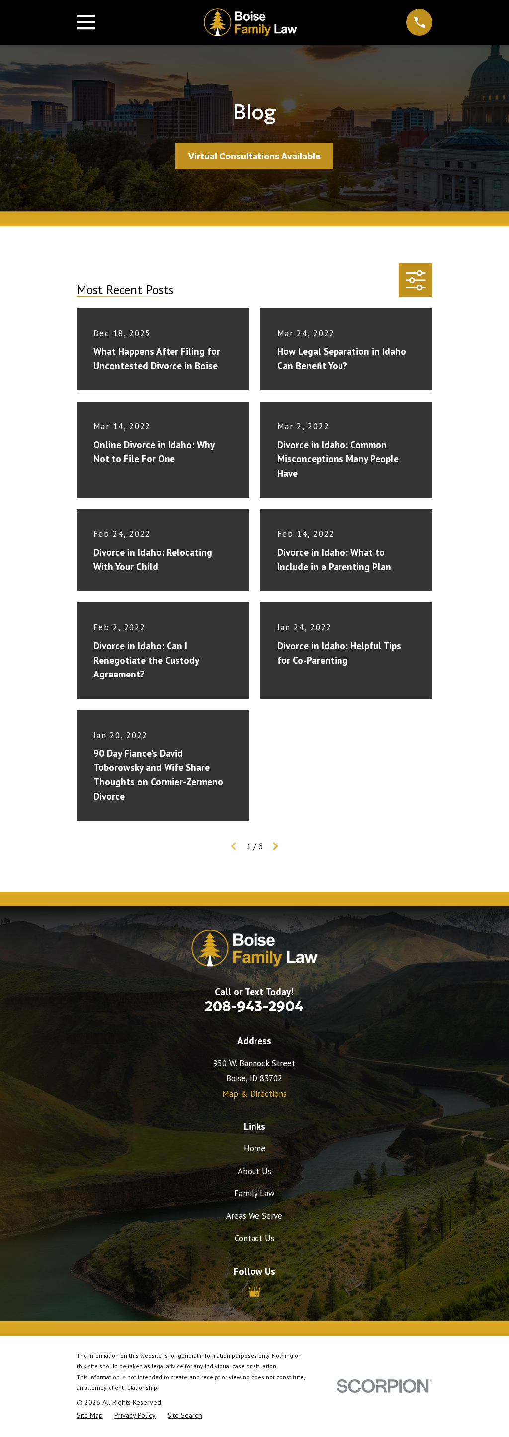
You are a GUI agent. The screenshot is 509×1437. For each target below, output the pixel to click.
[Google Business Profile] (254, 1292)
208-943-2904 (254, 1006)
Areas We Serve (254, 1215)
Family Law (254, 1193)
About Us (254, 1171)
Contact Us (254, 1238)
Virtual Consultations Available (254, 156)
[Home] (250, 22)
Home (254, 1148)
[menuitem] (90, 1415)
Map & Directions (254, 1093)
